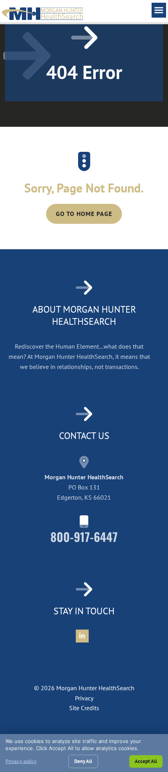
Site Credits (84, 708)
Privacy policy (21, 761)
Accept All (146, 761)
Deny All (83, 761)
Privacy (84, 698)
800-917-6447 (84, 536)
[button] (159, 10)
